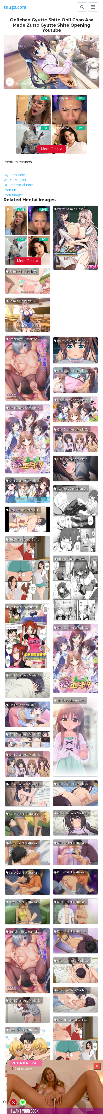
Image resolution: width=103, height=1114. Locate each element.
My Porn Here (14, 174)
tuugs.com (15, 7)
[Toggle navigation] (93, 7)
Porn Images (13, 195)
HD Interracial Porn (18, 185)
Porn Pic (10, 190)
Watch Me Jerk (15, 179)
